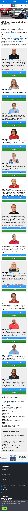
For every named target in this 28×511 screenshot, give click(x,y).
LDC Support (4, 479)
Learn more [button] (5, 505)
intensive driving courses (17, 38)
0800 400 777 (6, 489)
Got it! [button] (4, 508)
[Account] (21, 6)
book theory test (8, 436)
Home (3, 15)
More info (14, 75)
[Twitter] (6, 499)
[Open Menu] (2, 6)
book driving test (8, 402)
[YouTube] (26, 2)
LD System (14, 32)
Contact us (5, 492)
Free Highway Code (5, 474)
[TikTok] (11, 499)
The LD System (4, 477)
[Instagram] (9, 499)
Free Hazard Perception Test (7, 472)
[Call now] (6, 5)
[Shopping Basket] (26, 6)
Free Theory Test (5, 469)
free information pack (9, 36)
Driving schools (8, 15)
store (24, 45)
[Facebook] (24, 2)
